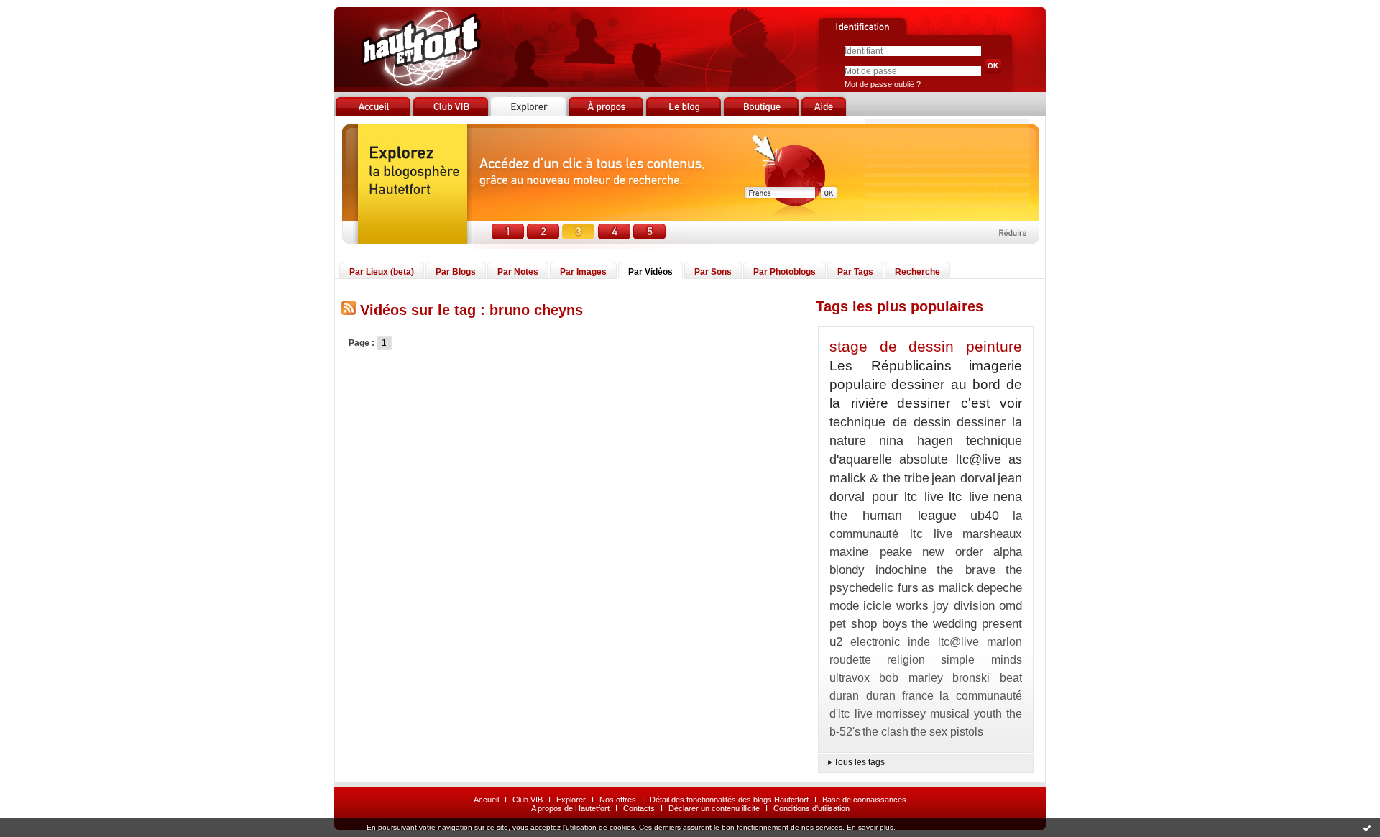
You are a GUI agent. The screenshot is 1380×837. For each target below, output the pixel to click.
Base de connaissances (864, 799)
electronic (875, 642)
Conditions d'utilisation (811, 808)
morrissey (901, 714)
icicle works (896, 606)
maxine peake (870, 552)
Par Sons (713, 272)
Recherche (917, 272)
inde (919, 642)
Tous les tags (859, 762)
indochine (900, 570)
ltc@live (958, 642)
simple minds (981, 660)
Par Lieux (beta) (381, 272)
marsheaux (992, 534)
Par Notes (517, 272)
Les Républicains (890, 365)
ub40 (984, 515)
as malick (947, 588)
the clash (885, 732)
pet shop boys (868, 624)
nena (1007, 497)
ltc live (968, 497)
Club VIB (527, 799)
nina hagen (916, 441)
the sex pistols (947, 732)
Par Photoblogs (784, 272)
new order (952, 552)
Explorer (571, 799)
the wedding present (966, 624)
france (918, 696)
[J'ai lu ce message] (1367, 827)
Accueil (486, 799)
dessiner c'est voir (959, 403)
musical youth (966, 714)
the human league (893, 515)
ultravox (849, 678)
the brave (966, 570)
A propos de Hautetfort (570, 808)
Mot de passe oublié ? (883, 84)
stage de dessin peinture (925, 346)
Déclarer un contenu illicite (714, 808)
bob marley (911, 678)
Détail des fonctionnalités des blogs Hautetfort (729, 799)
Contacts (639, 808)
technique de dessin (890, 422)
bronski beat (987, 678)
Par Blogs (456, 272)
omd (1010, 606)
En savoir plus (870, 827)
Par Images (583, 272)
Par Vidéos (650, 272)
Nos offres (617, 799)
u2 (835, 642)
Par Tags (855, 272)
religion (906, 660)
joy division (964, 606)
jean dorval (963, 478)
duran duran (862, 696)
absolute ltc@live (950, 459)
